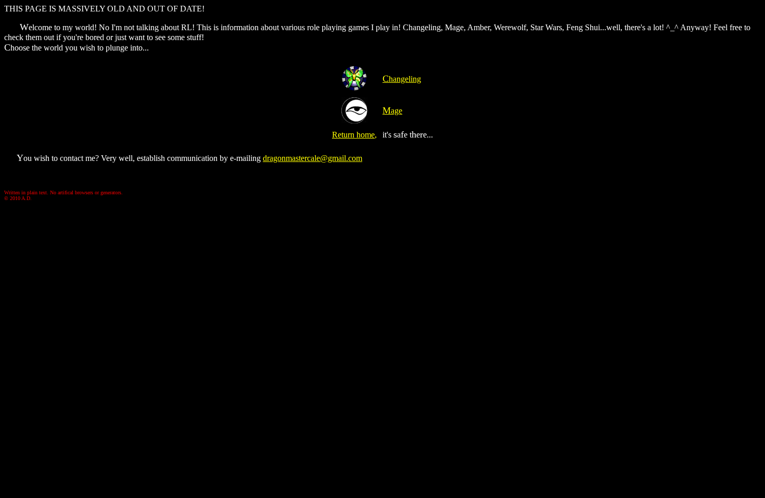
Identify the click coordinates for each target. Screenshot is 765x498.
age (392, 110)
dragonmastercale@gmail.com (312, 158)
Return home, (354, 134)
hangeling (401, 78)
